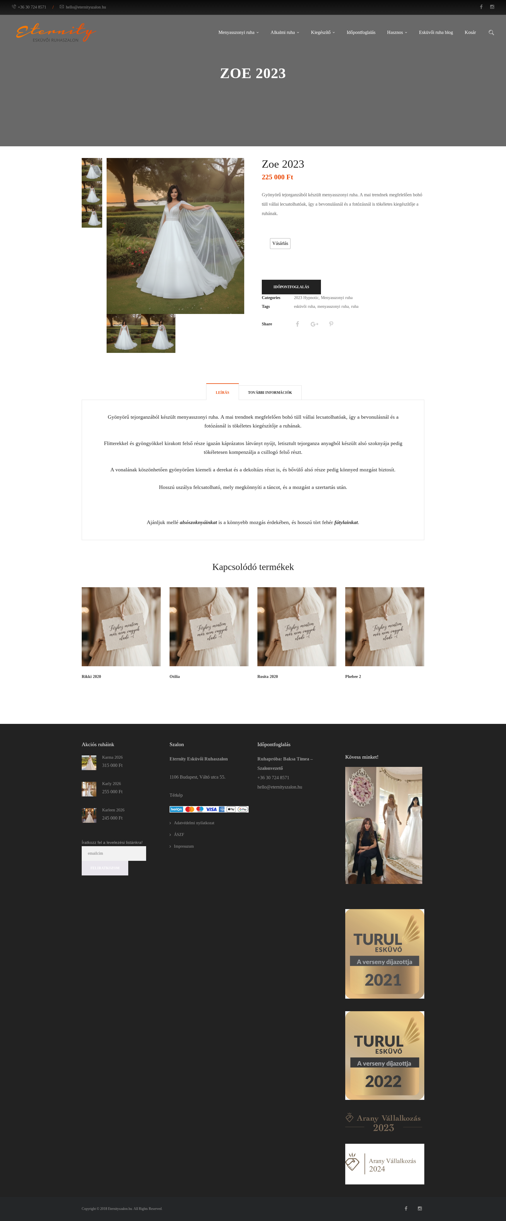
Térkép (176, 795)
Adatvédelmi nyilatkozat (194, 823)
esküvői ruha (304, 306)
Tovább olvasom (145, 686)
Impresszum (184, 846)
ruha (354, 306)
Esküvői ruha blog (436, 32)
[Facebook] (297, 324)
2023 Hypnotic (306, 298)
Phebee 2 (353, 676)
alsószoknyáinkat (198, 522)
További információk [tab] (270, 393)
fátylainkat (346, 522)
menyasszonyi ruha (333, 306)
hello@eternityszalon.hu (86, 7)
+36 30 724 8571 (32, 7)
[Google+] (314, 324)
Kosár (470, 32)
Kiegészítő (321, 32)
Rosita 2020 (267, 676)
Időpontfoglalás (361, 32)
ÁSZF (179, 834)
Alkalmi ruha (283, 32)
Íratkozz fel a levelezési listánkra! (112, 842)
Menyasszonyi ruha (236, 32)
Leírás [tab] (222, 393)
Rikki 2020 (91, 676)
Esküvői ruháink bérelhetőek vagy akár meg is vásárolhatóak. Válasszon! (281, 231)
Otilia (175, 676)
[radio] (280, 243)
